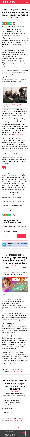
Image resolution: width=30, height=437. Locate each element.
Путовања (14, 391)
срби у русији (7, 412)
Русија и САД (7, 210)
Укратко (5, 206)
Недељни (8, 231)
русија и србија (8, 363)
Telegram (21, 26)
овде (12, 434)
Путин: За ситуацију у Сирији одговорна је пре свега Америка (12, 105)
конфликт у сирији (9, 201)
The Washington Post (19, 134)
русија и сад (22, 201)
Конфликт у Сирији (17, 206)
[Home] (3, 2)
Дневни (15, 231)
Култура (14, 265)
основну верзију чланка (15, 371)
